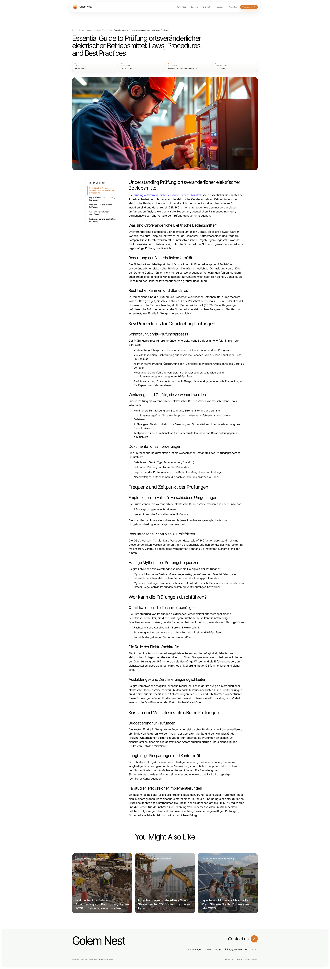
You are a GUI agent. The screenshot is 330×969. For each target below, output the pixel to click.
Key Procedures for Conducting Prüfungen (102, 198)
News (81, 30)
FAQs (218, 949)
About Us (229, 959)
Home (74, 30)
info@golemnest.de (236, 949)
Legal (254, 959)
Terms (247, 959)
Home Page (194, 949)
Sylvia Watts (80, 68)
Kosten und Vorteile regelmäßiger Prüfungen (102, 220)
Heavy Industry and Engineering (99, 30)
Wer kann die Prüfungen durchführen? (99, 213)
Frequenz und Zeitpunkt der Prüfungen (100, 206)
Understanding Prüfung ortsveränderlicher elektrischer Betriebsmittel (101, 190)
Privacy (239, 959)
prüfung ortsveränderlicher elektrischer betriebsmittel (167, 195)
